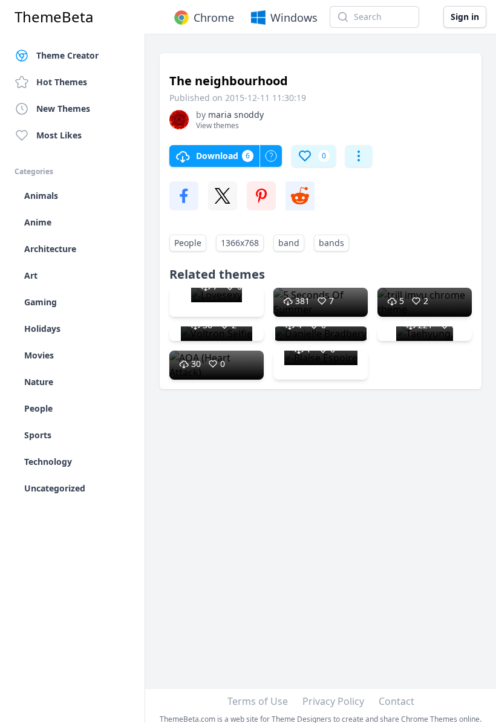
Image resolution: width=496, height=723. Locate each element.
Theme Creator (67, 55)
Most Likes (59, 135)
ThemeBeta (54, 17)
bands (331, 242)
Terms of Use (257, 701)
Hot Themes (61, 82)
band (288, 242)
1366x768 (240, 242)
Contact (396, 701)
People (187, 242)
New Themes (63, 108)
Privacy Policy (333, 701)
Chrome (214, 17)
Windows (294, 17)
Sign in (465, 16)
